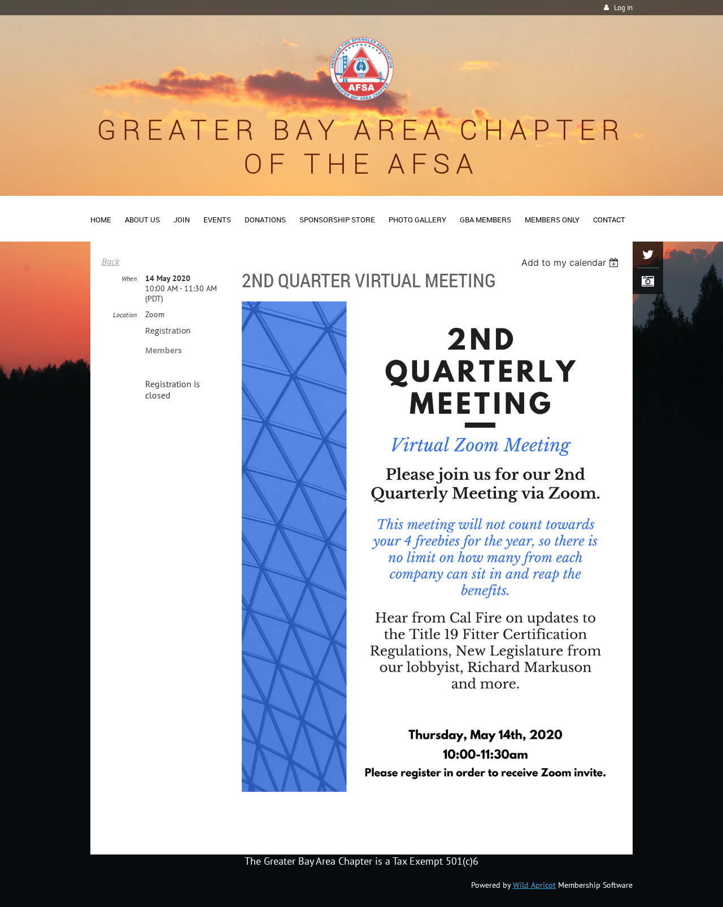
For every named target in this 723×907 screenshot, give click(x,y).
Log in (623, 7)
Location (125, 314)
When (129, 278)
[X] (648, 255)
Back (110, 261)
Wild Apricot (534, 885)
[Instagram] (648, 281)
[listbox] (571, 262)
